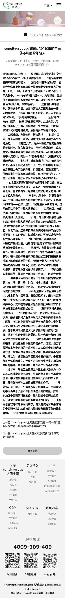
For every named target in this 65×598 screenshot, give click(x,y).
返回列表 (32, 451)
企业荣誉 (13, 485)
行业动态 (52, 514)
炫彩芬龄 (32, 472)
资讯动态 (44, 35)
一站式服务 (13, 523)
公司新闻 (52, 519)
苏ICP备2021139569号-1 (22, 593)
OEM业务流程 (52, 491)
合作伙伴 (52, 481)
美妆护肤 (57, 35)
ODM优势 (13, 528)
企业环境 (13, 495)
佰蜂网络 (49, 593)
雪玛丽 (32, 482)
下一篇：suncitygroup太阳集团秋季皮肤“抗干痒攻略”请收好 (31, 435)
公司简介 (13, 480)
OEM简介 (52, 471)
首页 (33, 35)
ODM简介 (13, 513)
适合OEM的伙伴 (52, 486)
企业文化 (13, 490)
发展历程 (13, 500)
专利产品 (32, 514)
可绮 (32, 477)
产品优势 (52, 476)
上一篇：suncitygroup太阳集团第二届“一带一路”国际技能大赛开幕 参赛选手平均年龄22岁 (31, 424)
